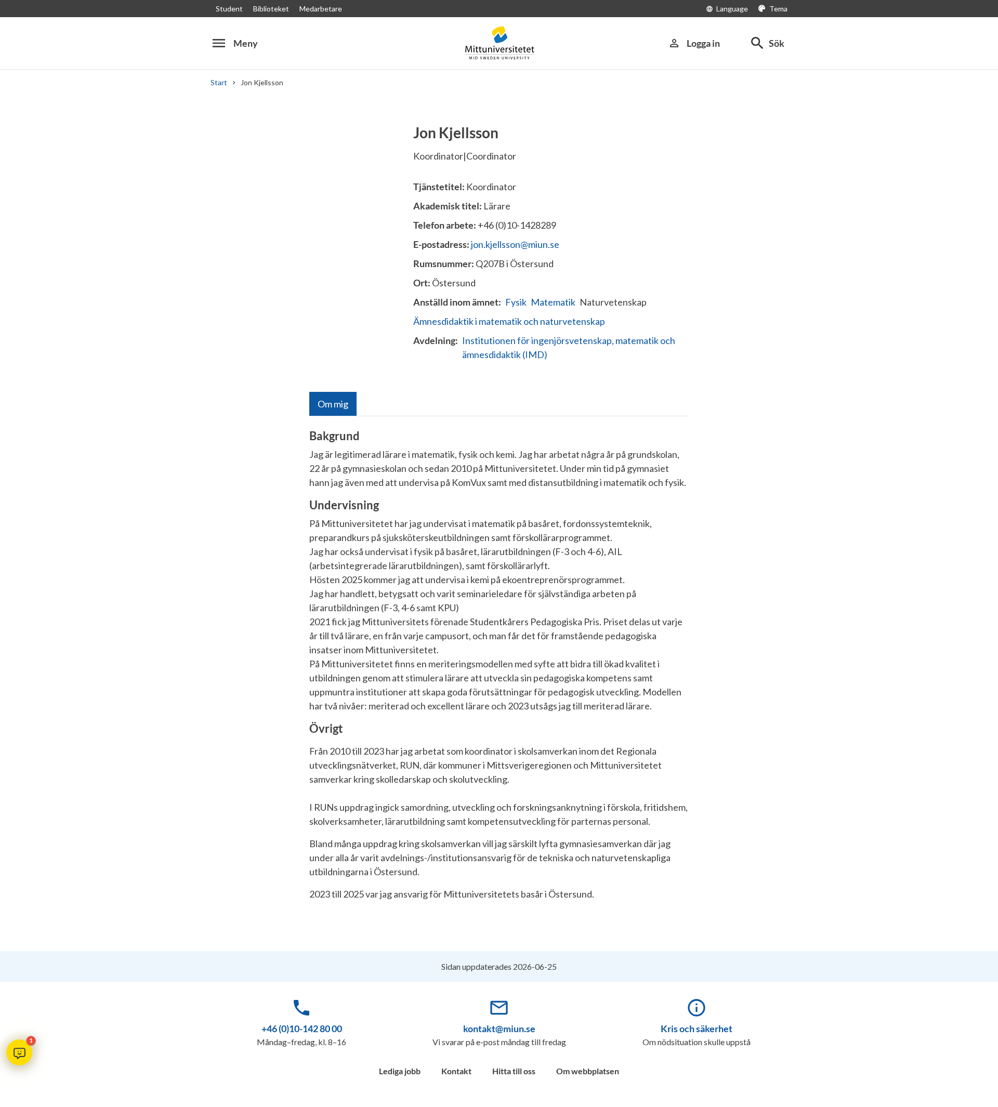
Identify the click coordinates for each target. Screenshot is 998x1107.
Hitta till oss (513, 1071)
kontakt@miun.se (499, 1028)
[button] (19, 1052)
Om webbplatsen (587, 1071)
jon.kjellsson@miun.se (515, 244)
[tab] (333, 404)
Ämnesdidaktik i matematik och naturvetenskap (509, 321)
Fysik (516, 302)
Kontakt (456, 1071)
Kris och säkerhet (696, 1028)
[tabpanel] (499, 669)
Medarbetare (320, 8)
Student (229, 8)
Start (219, 82)
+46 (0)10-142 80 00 (301, 1028)
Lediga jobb (400, 1071)
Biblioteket (271, 8)
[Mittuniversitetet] (499, 43)
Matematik (553, 302)
